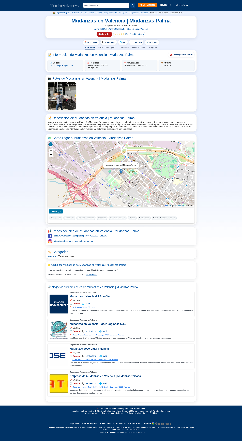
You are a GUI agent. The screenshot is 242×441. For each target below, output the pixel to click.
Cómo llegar (124, 47)
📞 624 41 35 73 (108, 42)
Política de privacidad (136, 413)
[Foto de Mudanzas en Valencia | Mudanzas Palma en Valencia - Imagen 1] (62, 96)
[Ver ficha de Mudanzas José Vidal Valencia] (59, 356)
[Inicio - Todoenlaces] (64, 5)
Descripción (110, 47)
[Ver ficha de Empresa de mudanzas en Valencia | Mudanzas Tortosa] (59, 383)
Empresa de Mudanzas (139, 13)
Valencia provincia (79, 13)
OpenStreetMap (180, 205)
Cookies (153, 413)
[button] (121, 171)
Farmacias (102, 218)
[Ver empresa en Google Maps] (161, 423)
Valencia (92, 13)
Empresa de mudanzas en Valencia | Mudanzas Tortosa (105, 376)
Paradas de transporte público (164, 218)
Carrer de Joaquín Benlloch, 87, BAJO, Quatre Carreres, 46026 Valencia (101, 387)
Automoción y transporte (107, 13)
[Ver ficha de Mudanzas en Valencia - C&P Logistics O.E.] (59, 330)
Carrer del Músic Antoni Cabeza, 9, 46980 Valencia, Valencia (121, 29)
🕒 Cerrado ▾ (104, 34)
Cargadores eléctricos (86, 218)
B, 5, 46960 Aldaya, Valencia (83, 307)
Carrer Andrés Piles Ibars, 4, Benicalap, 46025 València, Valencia (98, 335)
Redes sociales (138, 47)
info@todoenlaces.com (160, 411)
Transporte (123, 13)
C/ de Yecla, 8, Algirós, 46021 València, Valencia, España (95, 360)
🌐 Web (123, 42)
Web (88, 304)
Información (90, 47)
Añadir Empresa (147, 5)
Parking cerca (56, 218)
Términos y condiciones (112, 413)
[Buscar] (132, 5)
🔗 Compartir (152, 42)
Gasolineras (69, 218)
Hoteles (132, 218)
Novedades (165, 5)
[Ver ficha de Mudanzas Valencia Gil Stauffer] (59, 304)
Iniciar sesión (91, 274)
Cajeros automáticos (117, 218)
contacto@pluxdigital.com (61, 65)
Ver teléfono (91, 331)
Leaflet (169, 205)
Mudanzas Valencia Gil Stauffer (90, 296)
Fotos (100, 47)
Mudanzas (52, 256)
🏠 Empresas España (61, 13)
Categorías (152, 47)
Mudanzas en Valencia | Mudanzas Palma (112, 287)
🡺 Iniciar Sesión (182, 5)
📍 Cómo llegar (90, 42)
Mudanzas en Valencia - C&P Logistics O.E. (98, 323)
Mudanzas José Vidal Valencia (89, 348)
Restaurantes (144, 218)
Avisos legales (91, 413)
